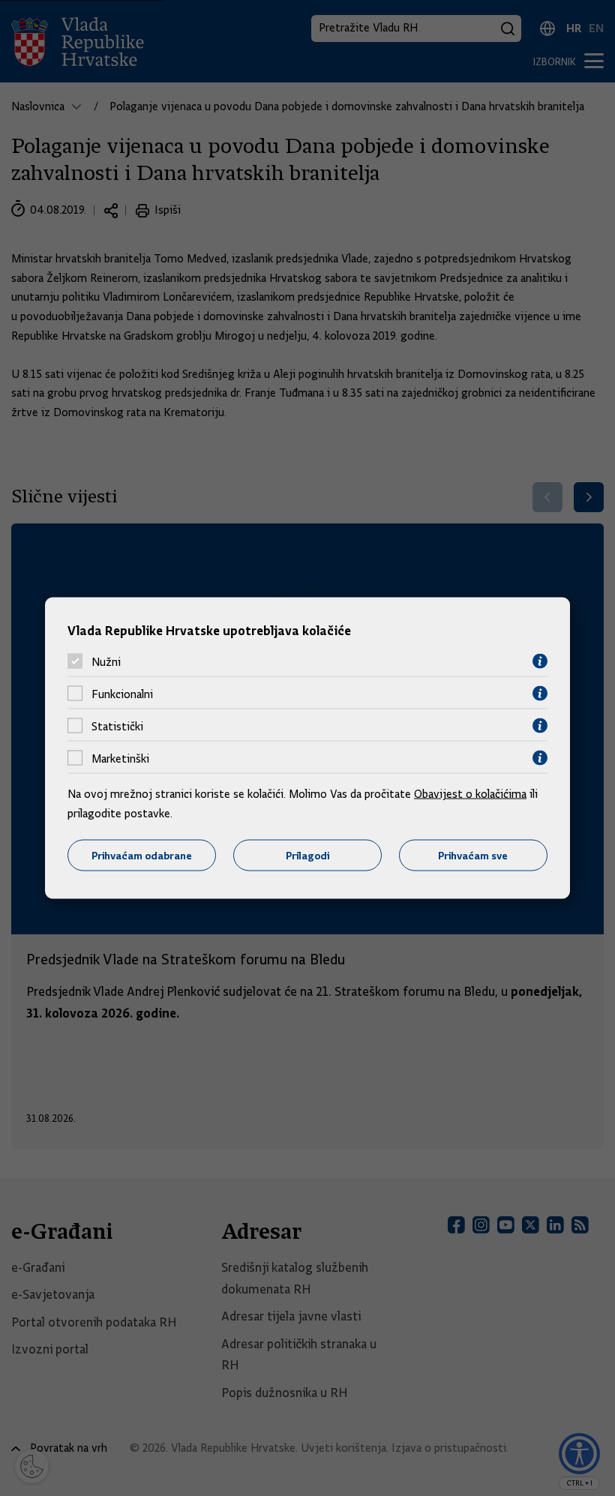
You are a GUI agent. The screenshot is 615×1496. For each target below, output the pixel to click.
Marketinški (120, 758)
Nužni (106, 661)
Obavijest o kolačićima (470, 794)
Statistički (117, 726)
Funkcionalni (122, 693)
